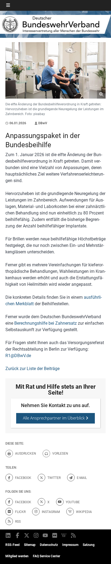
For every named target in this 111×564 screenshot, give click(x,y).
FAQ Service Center (46, 556)
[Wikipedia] (64, 535)
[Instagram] (36, 535)
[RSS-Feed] (74, 535)
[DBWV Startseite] (55, 24)
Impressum (70, 545)
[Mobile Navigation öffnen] (8, 5)
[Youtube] (46, 535)
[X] (27, 535)
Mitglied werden (17, 556)
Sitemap (30, 545)
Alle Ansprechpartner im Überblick (54, 418)
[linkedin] (8, 535)
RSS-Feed (12, 545)
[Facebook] (18, 535)
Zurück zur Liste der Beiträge (32, 368)
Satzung (89, 545)
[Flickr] (55, 535)
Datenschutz (49, 545)
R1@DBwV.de (18, 355)
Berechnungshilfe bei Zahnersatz (45, 323)
